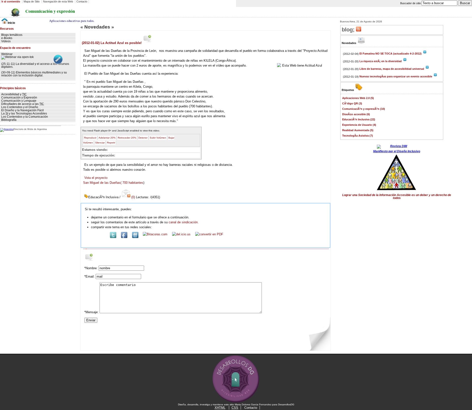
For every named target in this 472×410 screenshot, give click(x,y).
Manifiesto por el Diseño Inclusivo (396, 151)
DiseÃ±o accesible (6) (356, 114)
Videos (6, 41)
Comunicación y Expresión (19, 97)
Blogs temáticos (11, 34)
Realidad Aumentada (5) (357, 130)
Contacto (250, 408)
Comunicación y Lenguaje (18, 100)
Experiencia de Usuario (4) (359, 124)
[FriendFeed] (135, 237)
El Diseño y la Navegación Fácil (22, 110)
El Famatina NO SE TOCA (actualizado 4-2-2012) (390, 53)
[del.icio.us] (181, 234)
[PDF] (209, 234)
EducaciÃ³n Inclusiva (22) (358, 119)
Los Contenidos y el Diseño (19, 107)
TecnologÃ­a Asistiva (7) (357, 135)
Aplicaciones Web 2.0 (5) (358, 98)
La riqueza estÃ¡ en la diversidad (380, 61)
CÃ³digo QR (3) (352, 103)
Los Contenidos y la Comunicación (24, 116)
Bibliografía (8, 119)
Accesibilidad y (14, 94)
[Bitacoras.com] (155, 234)
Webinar (7, 54)
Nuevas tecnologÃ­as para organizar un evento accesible (396, 76)
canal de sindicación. (184, 222)
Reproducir (90, 137)
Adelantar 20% (107, 137)
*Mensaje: (92, 312)
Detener (143, 137)
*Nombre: (91, 268)
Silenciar (100, 142)
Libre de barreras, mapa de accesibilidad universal (392, 68)
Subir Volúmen (158, 137)
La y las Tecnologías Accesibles (24, 113)
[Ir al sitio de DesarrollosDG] (236, 402)
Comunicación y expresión (50, 11)
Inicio (11, 22)
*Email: (90, 276)
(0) (133, 197)
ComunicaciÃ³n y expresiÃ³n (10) (363, 108)
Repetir (111, 142)
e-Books (6, 38)
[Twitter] (113, 237)
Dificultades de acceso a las (22, 103)
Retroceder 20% (127, 137)
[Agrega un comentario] (148, 42)
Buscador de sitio (411, 3)
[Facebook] (124, 237)
